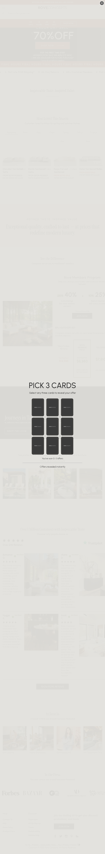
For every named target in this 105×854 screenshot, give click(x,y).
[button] (38, 407)
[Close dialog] (102, 3)
